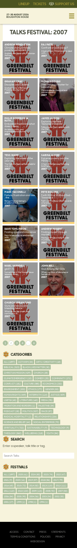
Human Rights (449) (15, 394)
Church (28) (41, 372)
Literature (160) (29, 400)
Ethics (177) (35, 389)
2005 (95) (21, 496)
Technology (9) (60, 427)
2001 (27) (8, 501)
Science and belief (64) (17, 422)
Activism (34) (25, 361)
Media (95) (47, 400)
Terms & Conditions (22, 536)
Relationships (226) (46, 416)
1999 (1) (21, 501)
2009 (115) (37, 490)
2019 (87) (33, 479)
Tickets (39, 3)
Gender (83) (52, 389)
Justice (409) (58, 394)
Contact (28, 532)
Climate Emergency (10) (18, 378)
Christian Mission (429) (17, 372)
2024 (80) (35, 474)
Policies (45, 536)
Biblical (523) (12, 367)
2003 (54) (46, 496)
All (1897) (9, 361)
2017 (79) (58, 479)
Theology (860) (13, 433)
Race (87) (46, 411)
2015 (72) (21, 485)
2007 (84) (63, 490)
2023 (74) (48, 474)
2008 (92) (50, 490)
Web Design (37, 541)
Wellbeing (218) (34, 433)
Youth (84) (52, 433)
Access (14, 532)
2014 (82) (34, 485)
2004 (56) (34, 496)
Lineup (24, 3)
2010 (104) (23, 490)
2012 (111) (61, 485)
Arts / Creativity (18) (48, 361)
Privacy (60, 536)
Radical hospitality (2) (17, 416)
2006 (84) (8, 496)
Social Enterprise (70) (46, 422)
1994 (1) (43, 501)
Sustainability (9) (37, 427)
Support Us (64, 3)
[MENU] (72, 16)
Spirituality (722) (14, 427)
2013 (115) (47, 485)
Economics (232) (52, 383)
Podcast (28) (11, 411)
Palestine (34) (46, 405)
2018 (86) (45, 479)
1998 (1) (32, 501)
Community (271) (61, 378)
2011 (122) (9, 490)
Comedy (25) (42, 378)
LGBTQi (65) (10, 400)
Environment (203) (14, 389)
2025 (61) (23, 474)
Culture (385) (31, 383)
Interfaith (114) (38, 394)
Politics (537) (30, 411)
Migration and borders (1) (19, 405)
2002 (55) (59, 496)
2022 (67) (61, 474)
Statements (58, 532)
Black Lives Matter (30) (36, 367)
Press (42, 532)
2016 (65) (8, 485)
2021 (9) (8, 479)
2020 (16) (20, 479)
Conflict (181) (12, 383)
